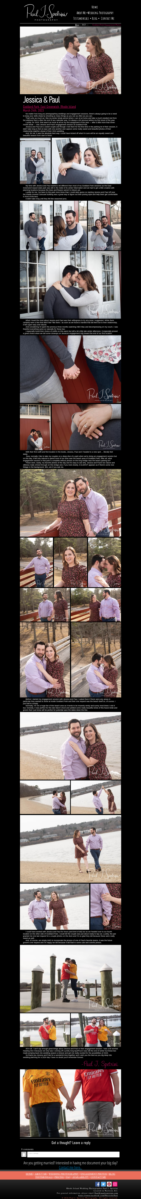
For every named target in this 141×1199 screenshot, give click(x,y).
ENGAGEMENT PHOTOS (94, 1173)
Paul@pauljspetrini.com (106, 1193)
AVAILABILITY (80, 1176)
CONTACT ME (98, 1176)
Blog (77, 24)
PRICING (59, 1176)
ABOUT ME (41, 1173)
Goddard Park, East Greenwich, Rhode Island (49, 106)
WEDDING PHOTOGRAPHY (64, 1173)
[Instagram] (115, 1184)
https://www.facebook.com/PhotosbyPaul (98, 1195)
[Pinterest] (109, 1184)
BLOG (112, 1173)
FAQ (68, 1176)
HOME (29, 1173)
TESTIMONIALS (44, 1176)
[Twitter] (103, 1184)
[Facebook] (97, 1184)
